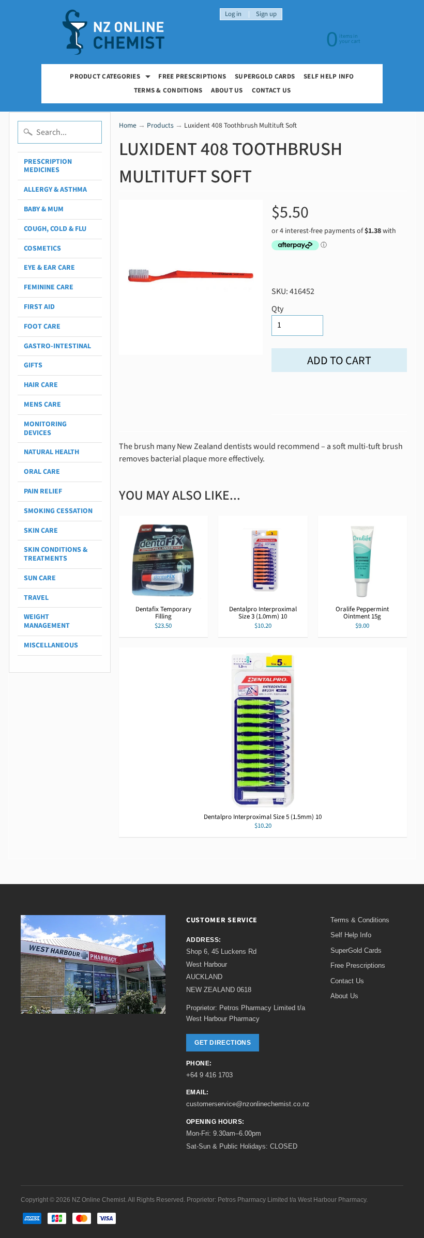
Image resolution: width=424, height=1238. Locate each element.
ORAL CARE (42, 472)
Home (128, 125)
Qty (277, 309)
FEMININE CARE (48, 287)
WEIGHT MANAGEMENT (47, 621)
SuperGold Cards (265, 76)
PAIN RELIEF (43, 491)
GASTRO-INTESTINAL (57, 346)
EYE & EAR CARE (49, 267)
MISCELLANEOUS (51, 645)
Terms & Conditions (168, 90)
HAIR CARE (41, 385)
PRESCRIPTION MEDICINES (48, 166)
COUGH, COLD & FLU (55, 229)
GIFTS (33, 365)
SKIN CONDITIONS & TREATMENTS (55, 554)
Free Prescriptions (357, 965)
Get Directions (222, 1042)
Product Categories (111, 78)
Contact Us (271, 90)
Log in (233, 14)
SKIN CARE (41, 530)
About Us (227, 90)
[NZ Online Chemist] (113, 32)
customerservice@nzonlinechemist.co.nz (248, 1104)
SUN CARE (40, 578)
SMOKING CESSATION (58, 511)
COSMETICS (42, 248)
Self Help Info (329, 76)
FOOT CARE (42, 326)
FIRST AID (39, 307)
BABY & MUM (44, 209)
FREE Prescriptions (192, 76)
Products (160, 125)
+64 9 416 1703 (209, 1075)
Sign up (266, 14)
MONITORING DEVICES (45, 428)
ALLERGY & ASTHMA (55, 189)
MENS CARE (42, 404)
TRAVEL (36, 598)
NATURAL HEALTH (51, 452)
